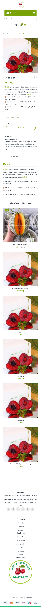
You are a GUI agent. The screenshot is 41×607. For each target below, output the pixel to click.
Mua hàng (21, 128)
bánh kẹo (15, 141)
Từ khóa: (8, 141)
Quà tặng (32, 144)
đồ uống (33, 141)
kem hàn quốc (12, 144)
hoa (6, 144)
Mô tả (6, 163)
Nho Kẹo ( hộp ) (33, 77)
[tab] (7, 164)
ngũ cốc (27, 144)
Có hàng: (7, 117)
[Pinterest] (11, 156)
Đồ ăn (24, 141)
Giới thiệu (21, 523)
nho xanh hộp (36, 77)
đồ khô (29, 141)
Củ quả (20, 141)
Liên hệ (20, 530)
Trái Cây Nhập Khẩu (16, 146)
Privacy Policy (20, 544)
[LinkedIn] (17, 156)
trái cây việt (26, 146)
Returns (20, 554)
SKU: (6, 136)
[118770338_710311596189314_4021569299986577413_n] (20, 55)
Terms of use (20, 540)
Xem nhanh (23, 246)
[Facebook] (5, 156)
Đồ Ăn (14, 33)
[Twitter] (8, 156)
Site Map (20, 547)
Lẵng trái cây (20, 144)
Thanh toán (20, 526)
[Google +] (14, 156)
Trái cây (7, 146)
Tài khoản (20, 551)
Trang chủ (6, 33)
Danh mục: (9, 139)
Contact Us (20, 537)
